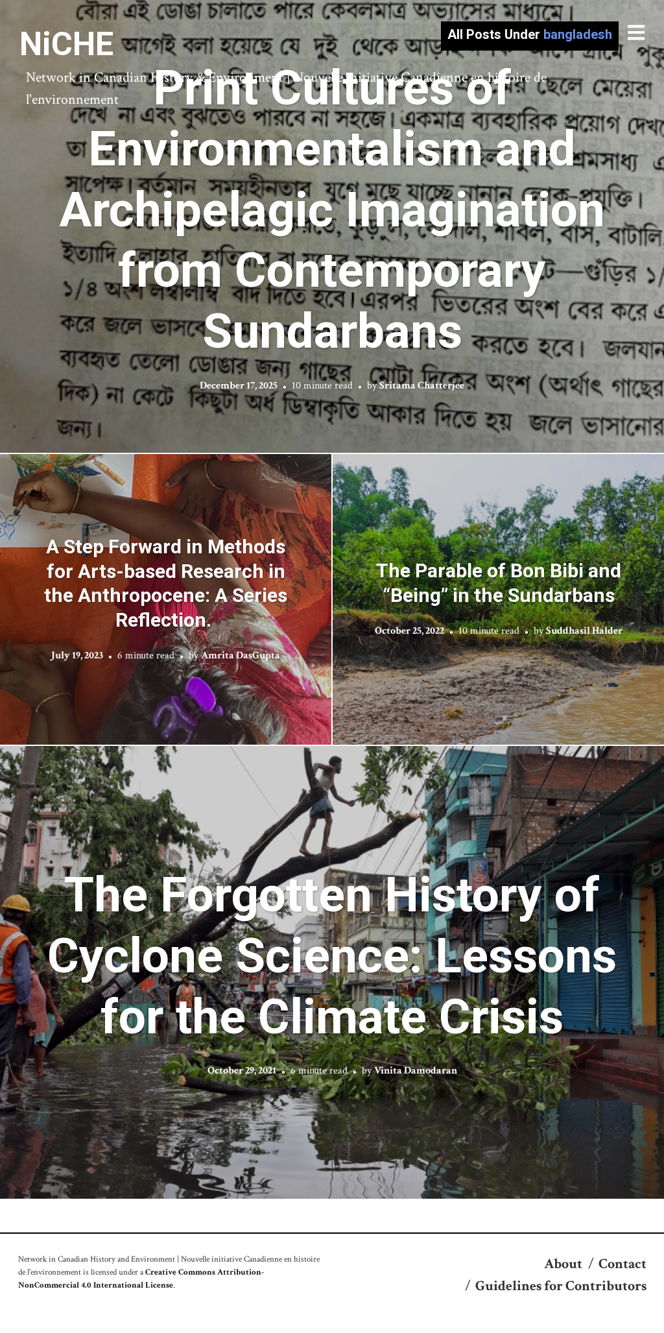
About (563, 1264)
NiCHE (66, 44)
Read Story (332, 226)
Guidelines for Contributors (560, 1286)
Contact (622, 1264)
